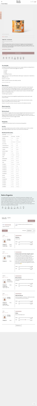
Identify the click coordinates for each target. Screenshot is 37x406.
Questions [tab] (9, 217)
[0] (34, 1)
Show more (18, 325)
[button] (6, 49)
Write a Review (31, 220)
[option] (18, 25)
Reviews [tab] (4, 217)
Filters (5, 230)
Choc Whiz (9, 240)
